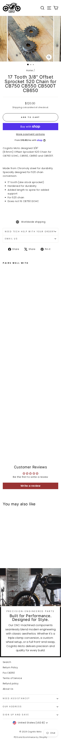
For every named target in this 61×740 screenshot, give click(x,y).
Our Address (12, 706)
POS (16, 737)
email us (11, 238)
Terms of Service (12, 678)
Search (7, 662)
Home (29, 70)
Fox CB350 (9, 672)
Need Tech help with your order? (30, 231)
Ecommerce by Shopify (35, 737)
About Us (8, 689)
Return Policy (10, 667)
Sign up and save (16, 714)
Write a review (30, 486)
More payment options (30, 134)
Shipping (17, 107)
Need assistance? (16, 698)
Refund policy (11, 683)
